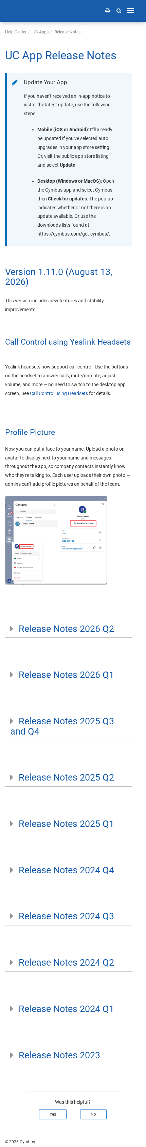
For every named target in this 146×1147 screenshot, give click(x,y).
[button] (119, 10)
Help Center (15, 32)
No (93, 1114)
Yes (53, 1114)
